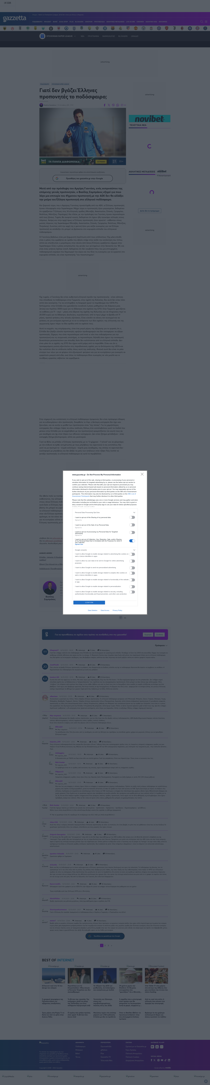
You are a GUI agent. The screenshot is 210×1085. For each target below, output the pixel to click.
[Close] (143, 475)
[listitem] (105, 512)
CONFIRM (89, 602)
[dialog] (105, 543)
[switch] (132, 517)
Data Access (105, 610)
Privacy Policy (117, 610)
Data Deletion (92, 610)
